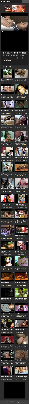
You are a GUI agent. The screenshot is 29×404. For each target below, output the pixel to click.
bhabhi (22, 191)
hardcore (5, 144)
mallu (22, 238)
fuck (18, 347)
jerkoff (19, 191)
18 (10, 191)
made (26, 82)
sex (4, 113)
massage (24, 175)
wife (18, 97)
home (23, 82)
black (10, 347)
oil (21, 175)
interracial (5, 254)
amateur (19, 82)
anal (24, 363)
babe (19, 254)
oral (7, 285)
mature (24, 97)
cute (11, 58)
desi (26, 300)
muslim (11, 97)
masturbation (10, 379)
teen (16, 58)
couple (5, 160)
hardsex (9, 128)
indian (10, 113)
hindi (26, 113)
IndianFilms (6, 2)
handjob (19, 300)
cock (4, 316)
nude (10, 269)
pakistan (22, 254)
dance (5, 332)
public (9, 254)
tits (7, 58)
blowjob (9, 175)
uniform (5, 60)
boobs (20, 58)
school (10, 60)
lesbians (10, 207)
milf (25, 191)
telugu (11, 332)
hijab (22, 332)
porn (7, 113)
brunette (5, 128)
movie (23, 113)
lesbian (19, 332)
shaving (7, 191)
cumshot (9, 144)
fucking (11, 82)
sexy (7, 82)
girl (18, 160)
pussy (5, 82)
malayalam (26, 316)
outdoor (25, 160)
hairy (9, 238)
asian (19, 128)
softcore (19, 113)
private (12, 160)
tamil (8, 300)
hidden (5, 300)
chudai (19, 144)
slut (21, 97)
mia (25, 332)
